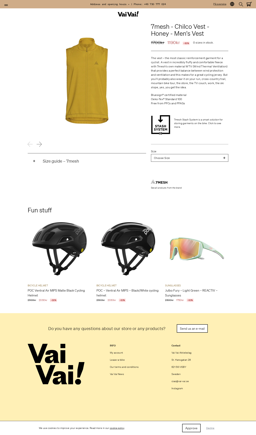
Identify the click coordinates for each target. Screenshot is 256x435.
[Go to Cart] (249, 4)
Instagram (177, 388)
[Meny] (6, 5)
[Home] (128, 14)
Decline (210, 428)
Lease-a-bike (117, 359)
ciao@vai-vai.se (180, 381)
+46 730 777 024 (155, 4)
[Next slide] (39, 144)
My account (116, 352)
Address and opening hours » (109, 4)
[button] (6, 5)
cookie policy (117, 428)
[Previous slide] (30, 144)
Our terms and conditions (124, 367)
